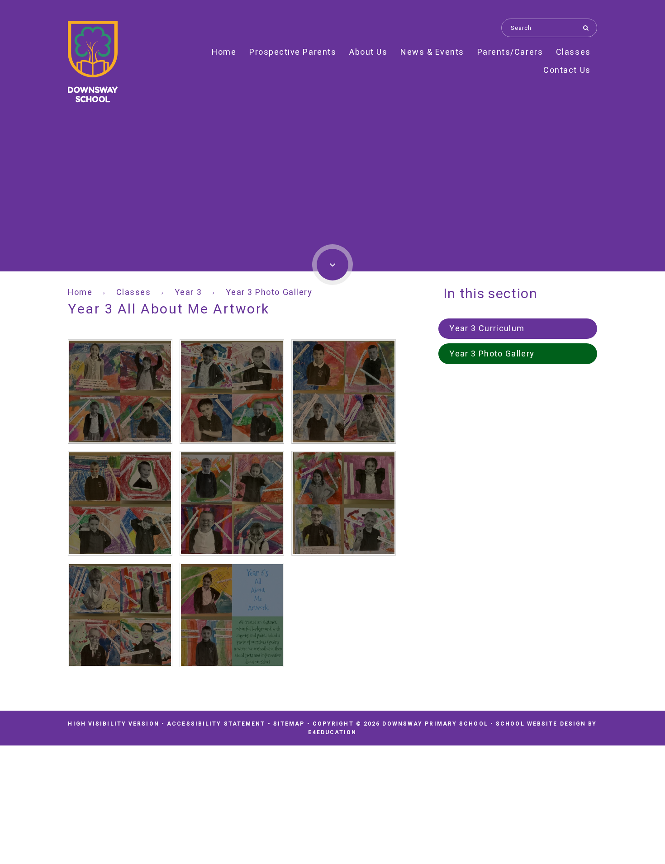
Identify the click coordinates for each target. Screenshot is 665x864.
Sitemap (289, 724)
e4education (332, 732)
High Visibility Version (113, 724)
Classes (133, 292)
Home (80, 292)
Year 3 (188, 292)
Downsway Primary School (93, 62)
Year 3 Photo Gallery (269, 292)
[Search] (588, 28)
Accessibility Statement (216, 724)
